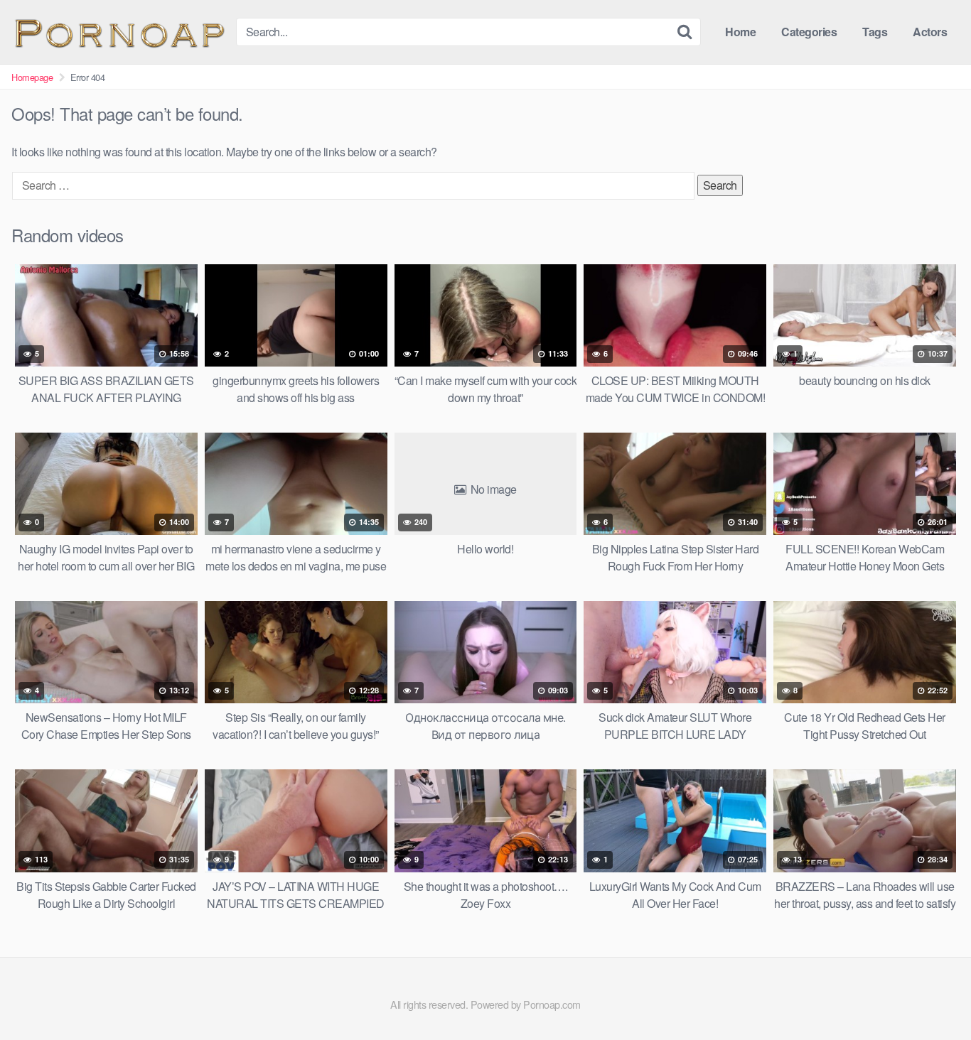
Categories (809, 31)
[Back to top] (932, 994)
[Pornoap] (118, 32)
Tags (874, 31)
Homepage (32, 77)
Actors (930, 31)
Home (740, 31)
